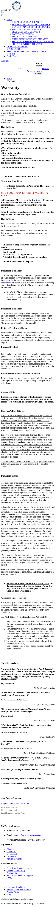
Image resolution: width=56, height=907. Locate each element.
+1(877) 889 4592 (9, 68)
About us (10, 849)
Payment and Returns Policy (19, 889)
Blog (9, 894)
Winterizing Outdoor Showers (19, 868)
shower (7, 283)
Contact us (11, 851)
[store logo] (16, 10)
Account (4, 61)
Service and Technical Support (20, 875)
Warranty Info (12, 873)
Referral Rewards (14, 859)
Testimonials (12, 856)
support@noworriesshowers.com (15, 803)
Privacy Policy (13, 892)
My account (12, 854)
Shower (39, 200)
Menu (3, 12)
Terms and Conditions (16, 887)
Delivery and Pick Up (16, 870)
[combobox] (29, 68)
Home (9, 78)
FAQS (9, 878)
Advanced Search (34, 71)
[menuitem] (11, 54)
